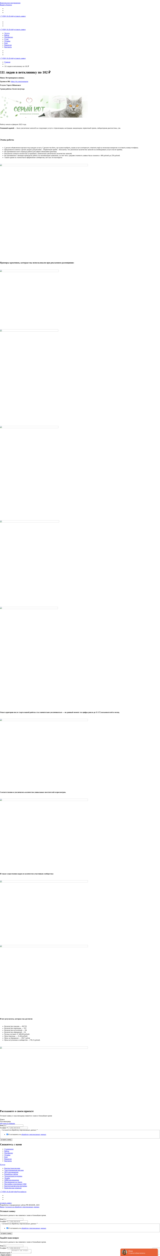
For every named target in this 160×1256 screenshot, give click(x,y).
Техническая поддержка (13, 1176)
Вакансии (8, 45)
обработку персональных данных (33, 1134)
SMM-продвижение (11, 1180)
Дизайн (7, 1178)
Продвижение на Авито (13, 1182)
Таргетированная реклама (14, 1170)
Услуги (7, 33)
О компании (8, 1149)
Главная (7, 62)
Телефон (4, 1128)
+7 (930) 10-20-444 (7, 16)
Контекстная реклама (12, 1168)
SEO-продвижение (11, 1172)
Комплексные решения (12, 1188)
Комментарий (6, 1253)
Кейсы (6, 35)
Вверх (2, 1207)
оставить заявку (20, 16)
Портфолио (8, 37)
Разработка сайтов (11, 1174)
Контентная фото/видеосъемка (15, 1186)
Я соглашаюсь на (27, 1134)
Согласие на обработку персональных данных (22, 1207)
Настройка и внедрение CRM (15, 1184)
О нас (6, 39)
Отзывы (7, 41)
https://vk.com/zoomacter (19, 81)
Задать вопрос (6, 1255)
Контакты (8, 47)
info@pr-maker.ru (20, 1192)
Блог (6, 43)
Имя (1, 1125)
